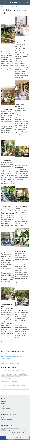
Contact (3, 403)
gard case (14, 381)
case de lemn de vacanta (8, 385)
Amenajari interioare (6, 419)
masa (15, 374)
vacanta (17, 378)
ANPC (2, 410)
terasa (20, 374)
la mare (4, 378)
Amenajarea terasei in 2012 (8, 361)
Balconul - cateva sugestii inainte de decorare (12, 356)
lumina (26, 374)
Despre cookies (5, 406)
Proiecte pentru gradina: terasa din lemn (11, 363)
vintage (4, 370)
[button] (2, 2)
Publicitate (4, 401)
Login (2, 417)
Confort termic (4, 422)
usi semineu (11, 370)
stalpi (3, 374)
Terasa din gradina (6, 358)
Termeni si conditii (5, 408)
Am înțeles (18, 437)
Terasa (17, 6)
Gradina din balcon (6, 354)
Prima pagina (4, 6)
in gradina (10, 378)
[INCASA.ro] (15, 2)
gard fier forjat (20, 370)
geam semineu (6, 381)
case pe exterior (21, 385)
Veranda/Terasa (11, 6)
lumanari (9, 374)
